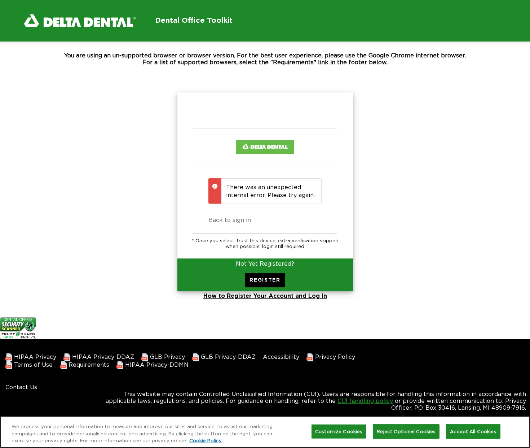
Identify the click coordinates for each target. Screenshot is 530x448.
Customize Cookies (338, 431)
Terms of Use (32, 364)
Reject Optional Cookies (406, 431)
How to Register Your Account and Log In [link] (265, 296)
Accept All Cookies (473, 431)
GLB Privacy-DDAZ (227, 356)
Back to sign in (229, 220)
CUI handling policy (365, 400)
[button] (91, 24)
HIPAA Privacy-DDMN (156, 364)
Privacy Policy (334, 356)
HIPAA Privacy (34, 356)
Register (265, 280)
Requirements (88, 364)
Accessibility (281, 356)
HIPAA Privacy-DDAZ (102, 356)
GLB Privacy (166, 356)
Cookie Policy (205, 440)
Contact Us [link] (21, 387)
